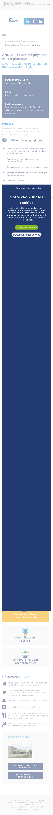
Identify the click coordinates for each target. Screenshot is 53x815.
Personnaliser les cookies (26, 234)
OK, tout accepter (27, 227)
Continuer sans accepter (28, 188)
